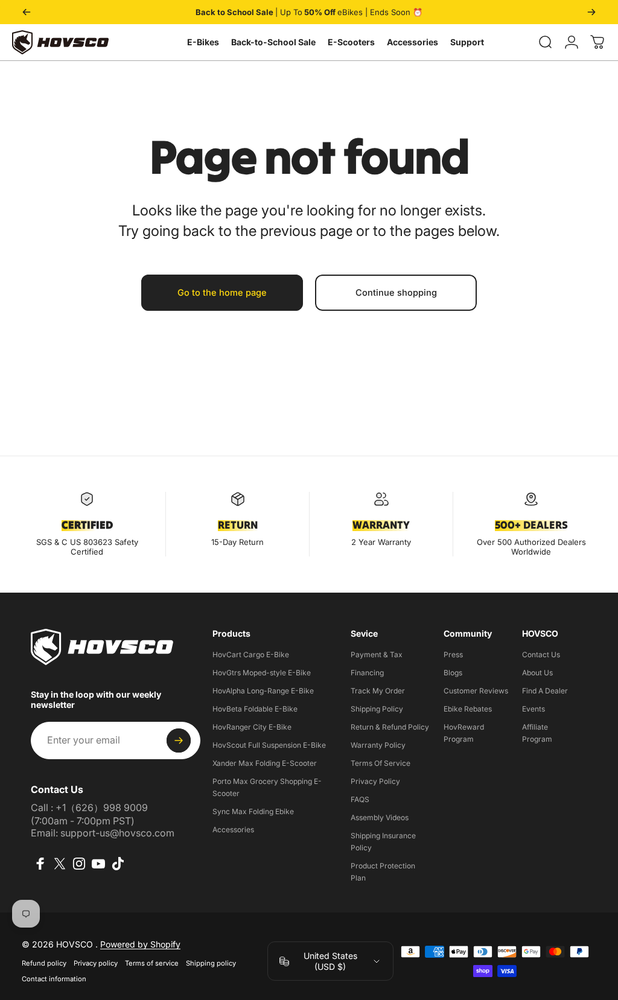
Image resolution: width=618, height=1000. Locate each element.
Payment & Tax (377, 654)
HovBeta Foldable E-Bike (255, 708)
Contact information (54, 979)
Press (453, 654)
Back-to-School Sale (273, 42)
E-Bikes (203, 42)
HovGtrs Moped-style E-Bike (261, 672)
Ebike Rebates (468, 708)
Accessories (412, 42)
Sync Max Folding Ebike (253, 811)
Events (533, 708)
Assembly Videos (380, 817)
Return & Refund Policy (390, 726)
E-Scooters (351, 42)
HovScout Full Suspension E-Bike (269, 745)
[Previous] (26, 12)
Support (467, 42)
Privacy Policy (375, 781)
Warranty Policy (378, 745)
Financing (367, 672)
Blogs (453, 672)
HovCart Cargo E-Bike (250, 654)
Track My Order (378, 690)
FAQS (360, 799)
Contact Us (541, 654)
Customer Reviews (476, 690)
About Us (537, 672)
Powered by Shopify (140, 944)
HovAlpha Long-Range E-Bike (263, 690)
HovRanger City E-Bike (251, 726)
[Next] (591, 12)
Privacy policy (96, 963)
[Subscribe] (179, 740)
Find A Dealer (545, 690)
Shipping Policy (377, 708)
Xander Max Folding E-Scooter (264, 763)
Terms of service (152, 963)
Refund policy (44, 963)
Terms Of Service (380, 763)
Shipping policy (211, 963)
